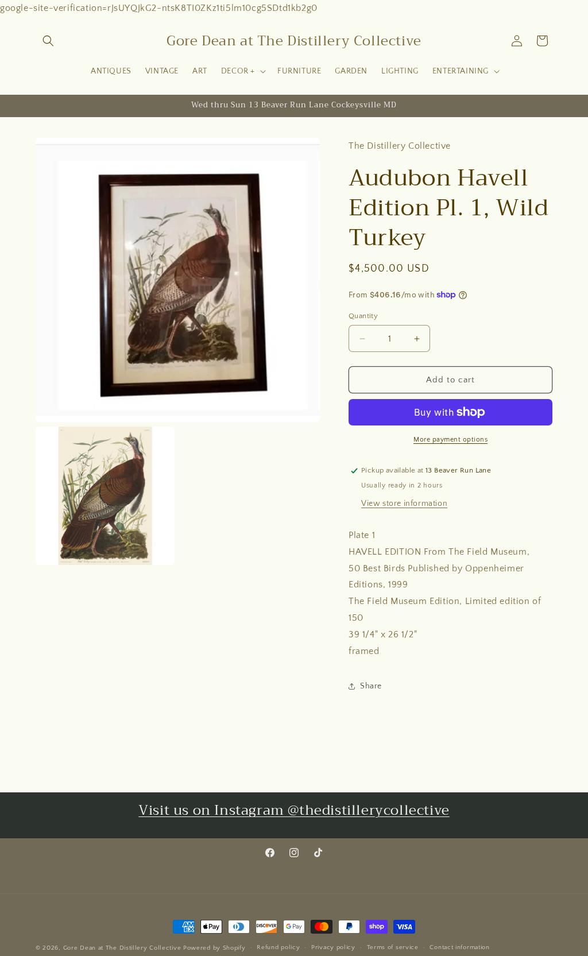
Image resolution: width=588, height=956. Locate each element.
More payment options (450, 439)
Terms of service (393, 947)
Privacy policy (333, 947)
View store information (404, 503)
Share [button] (371, 686)
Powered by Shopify (214, 948)
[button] (48, 40)
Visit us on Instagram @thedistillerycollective (294, 810)
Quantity (363, 316)
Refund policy (278, 947)
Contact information (459, 947)
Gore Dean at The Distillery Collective (122, 948)
